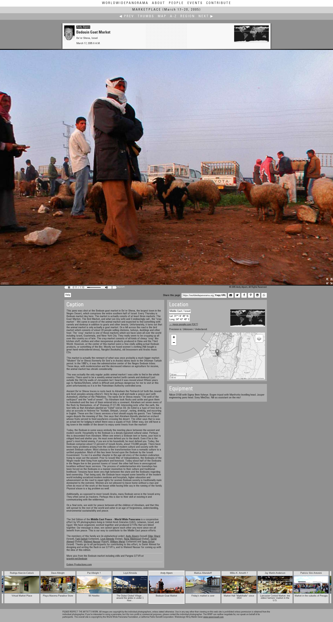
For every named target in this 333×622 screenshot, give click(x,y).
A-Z (173, 16)
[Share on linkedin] (257, 295)
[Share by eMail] (231, 295)
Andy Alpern (83, 27)
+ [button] (174, 337)
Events (195, 3)
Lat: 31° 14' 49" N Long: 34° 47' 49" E (179, 318)
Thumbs (146, 16)
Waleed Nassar (92, 541)
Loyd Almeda (107, 539)
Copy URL (220, 295)
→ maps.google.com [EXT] (183, 324)
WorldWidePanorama (125, 3)
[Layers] (259, 338)
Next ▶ (206, 16)
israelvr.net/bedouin (76, 558)
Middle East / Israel (179, 311)
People (176, 3)
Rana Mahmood (132, 539)
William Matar (117, 541)
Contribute (218, 3)
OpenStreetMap (252, 378)
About (158, 3)
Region (187, 16)
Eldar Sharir (154, 536)
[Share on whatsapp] (264, 295)
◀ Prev (126, 16)
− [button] (174, 342)
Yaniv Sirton (148, 541)
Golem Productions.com (79, 564)
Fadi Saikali (81, 539)
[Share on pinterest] (251, 295)
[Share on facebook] (244, 295)
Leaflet (238, 378)
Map (162, 16)
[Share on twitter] (237, 295)
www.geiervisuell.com (213, 617)
